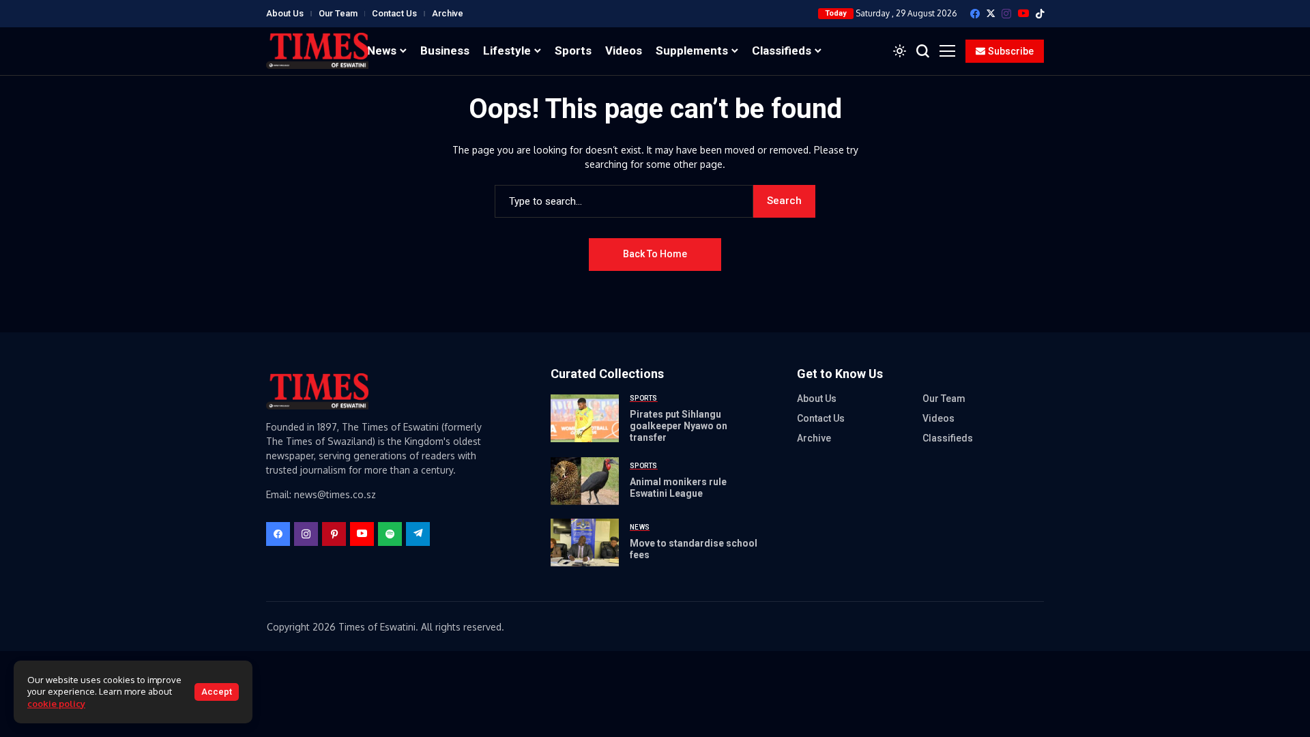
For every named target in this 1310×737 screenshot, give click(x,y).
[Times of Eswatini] (317, 51)
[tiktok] (1040, 13)
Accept (216, 692)
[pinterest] (334, 534)
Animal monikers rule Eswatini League (678, 487)
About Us (285, 13)
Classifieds (947, 438)
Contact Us (394, 13)
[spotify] (390, 534)
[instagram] (1006, 13)
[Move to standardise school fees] (585, 542)
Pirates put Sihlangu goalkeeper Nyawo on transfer (678, 426)
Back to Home (655, 253)
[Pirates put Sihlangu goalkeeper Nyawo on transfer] (585, 418)
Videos (938, 418)
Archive (447, 13)
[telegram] (418, 534)
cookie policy (56, 703)
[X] (991, 13)
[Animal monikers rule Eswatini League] (585, 481)
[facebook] (975, 13)
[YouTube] (1023, 13)
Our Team (338, 13)
